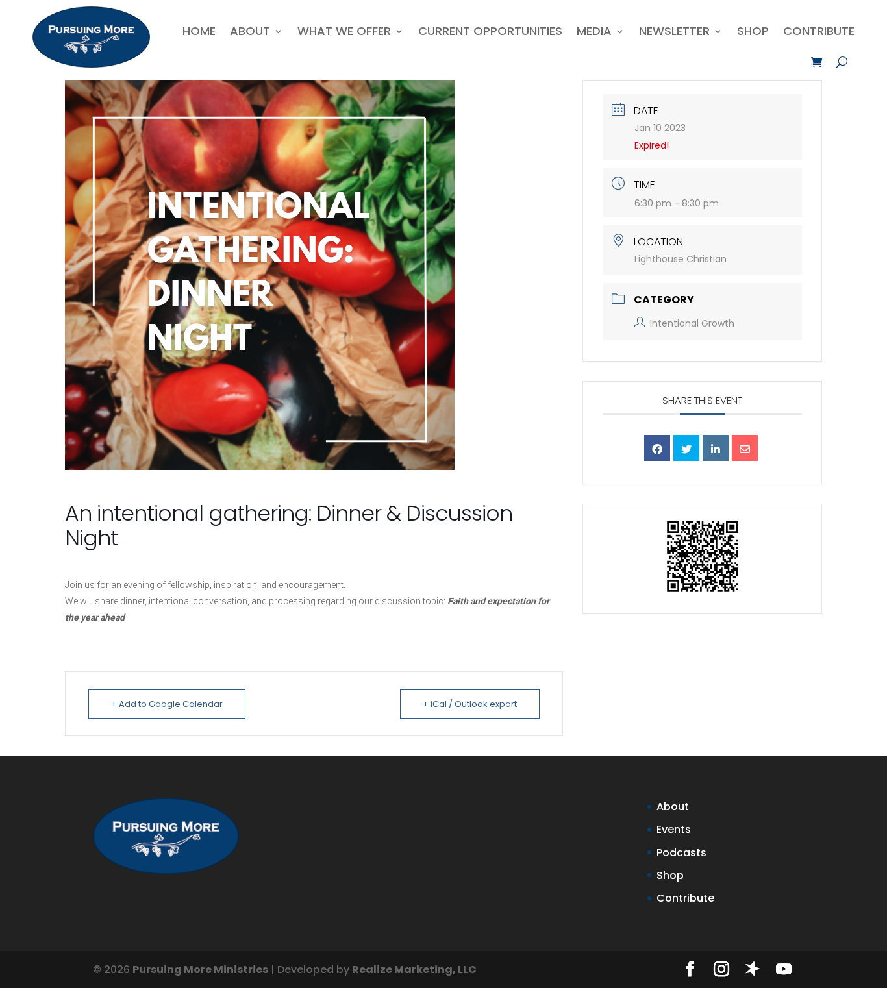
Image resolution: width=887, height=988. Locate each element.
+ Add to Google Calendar (167, 704)
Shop (753, 31)
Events (673, 829)
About (250, 31)
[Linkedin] (716, 448)
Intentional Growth (692, 323)
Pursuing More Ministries (200, 969)
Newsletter (674, 31)
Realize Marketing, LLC (414, 969)
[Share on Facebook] (657, 448)
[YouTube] (784, 970)
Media (594, 31)
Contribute (819, 31)
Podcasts (681, 852)
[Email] (745, 448)
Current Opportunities (490, 31)
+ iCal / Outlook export (470, 704)
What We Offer (344, 31)
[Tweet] (686, 448)
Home (199, 31)
